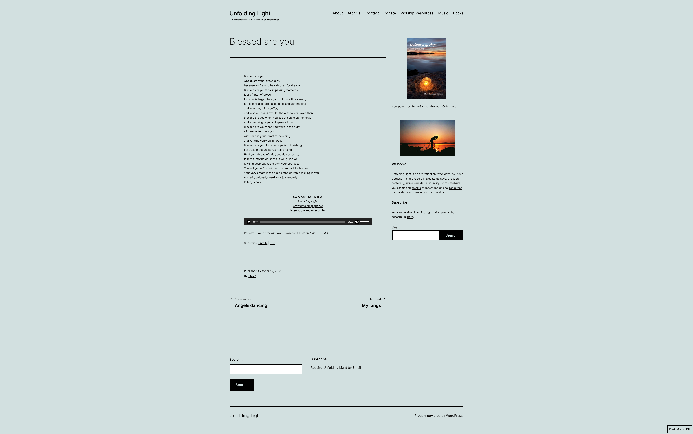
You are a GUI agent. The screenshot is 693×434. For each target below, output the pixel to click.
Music (443, 13)
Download (289, 233)
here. (453, 106)
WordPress (454, 415)
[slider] (365, 221)
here (410, 217)
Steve (252, 276)
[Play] (248, 222)
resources (455, 188)
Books (458, 13)
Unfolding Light (250, 13)
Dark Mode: (677, 429)
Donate (390, 13)
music (424, 192)
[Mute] (357, 222)
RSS (272, 243)
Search (397, 227)
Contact (372, 13)
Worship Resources (417, 13)
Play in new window (268, 233)
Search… (236, 359)
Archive (354, 13)
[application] (308, 221)
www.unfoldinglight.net (308, 206)
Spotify (262, 243)
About (338, 13)
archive (416, 188)
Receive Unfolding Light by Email (336, 367)
